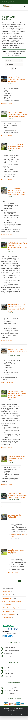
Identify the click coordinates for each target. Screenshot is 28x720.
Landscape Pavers (15, 534)
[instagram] (11, 714)
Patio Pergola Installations (9, 614)
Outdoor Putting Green (8, 611)
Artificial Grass (6, 591)
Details (10, 103)
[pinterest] (14, 714)
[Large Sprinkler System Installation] (4, 552)
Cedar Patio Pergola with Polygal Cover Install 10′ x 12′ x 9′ (16, 459)
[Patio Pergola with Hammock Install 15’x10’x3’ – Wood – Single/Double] (4, 496)
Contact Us (7, 667)
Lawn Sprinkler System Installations (12, 601)
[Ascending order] (21, 60)
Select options (5, 382)
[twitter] (8, 714)
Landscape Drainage (9, 647)
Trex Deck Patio (7, 617)
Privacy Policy (7, 676)
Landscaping (7, 656)
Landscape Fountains (8, 598)
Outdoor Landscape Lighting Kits (11, 608)
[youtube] (16, 714)
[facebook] (6, 714)
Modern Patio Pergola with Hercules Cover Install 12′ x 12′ (17, 351)
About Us (6, 670)
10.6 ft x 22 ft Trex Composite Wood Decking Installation (17, 79)
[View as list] (15, 68)
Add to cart (4, 103)
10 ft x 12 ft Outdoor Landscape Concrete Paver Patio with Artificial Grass (17, 115)
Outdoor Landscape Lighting (11, 650)
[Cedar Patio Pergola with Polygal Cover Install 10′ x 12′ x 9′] (4, 459)
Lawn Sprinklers (8, 653)
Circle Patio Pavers (7, 595)
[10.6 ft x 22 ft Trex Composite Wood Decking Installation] (4, 79)
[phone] (21, 714)
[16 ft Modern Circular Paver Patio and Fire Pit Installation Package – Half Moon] (4, 245)
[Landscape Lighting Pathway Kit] (4, 517)
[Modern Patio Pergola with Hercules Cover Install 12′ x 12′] (4, 351)
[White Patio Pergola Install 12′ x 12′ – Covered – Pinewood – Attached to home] (4, 306)
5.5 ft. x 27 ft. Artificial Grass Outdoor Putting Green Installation (15, 146)
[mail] (19, 714)
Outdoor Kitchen (7, 604)
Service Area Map (8, 673)
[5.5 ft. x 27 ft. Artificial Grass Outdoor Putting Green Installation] (4, 146)
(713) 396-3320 (10, 2)
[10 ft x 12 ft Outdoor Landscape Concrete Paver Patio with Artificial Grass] (4, 114)
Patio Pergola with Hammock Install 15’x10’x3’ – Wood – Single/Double (17, 496)
